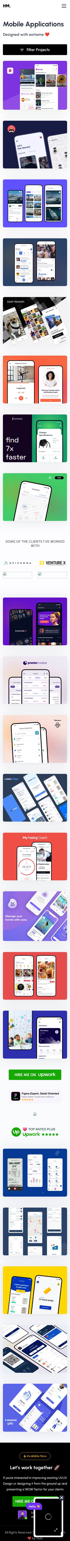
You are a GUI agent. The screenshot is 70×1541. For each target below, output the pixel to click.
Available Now (36, 1456)
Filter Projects (38, 49)
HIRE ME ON (26, 1074)
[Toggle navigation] (64, 6)
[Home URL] (10, 6)
